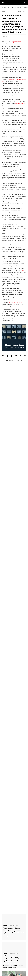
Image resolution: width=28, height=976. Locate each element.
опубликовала (16, 42)
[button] (24, 2)
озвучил (23, 270)
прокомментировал (15, 302)
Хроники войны (5, 36)
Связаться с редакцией (15, 360)
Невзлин (4, 7)
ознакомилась (20, 103)
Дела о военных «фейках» (14, 7)
